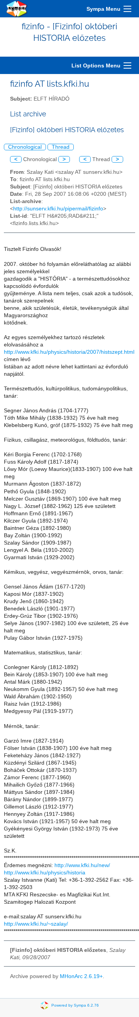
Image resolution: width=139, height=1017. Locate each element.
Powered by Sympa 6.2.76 (75, 1005)
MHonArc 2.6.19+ (81, 976)
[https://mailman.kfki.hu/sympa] (17, 9)
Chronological (25, 147)
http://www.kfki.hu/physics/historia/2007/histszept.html (69, 352)
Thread (61, 147)
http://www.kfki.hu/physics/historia (44, 873)
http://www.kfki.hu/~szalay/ (36, 924)
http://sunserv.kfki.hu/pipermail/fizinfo (58, 209)
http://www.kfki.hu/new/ (82, 865)
